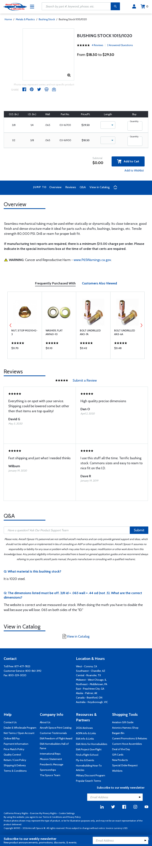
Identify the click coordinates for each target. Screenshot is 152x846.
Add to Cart (130, 161)
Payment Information (16, 743)
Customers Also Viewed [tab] (99, 283)
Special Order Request (125, 765)
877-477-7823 (22, 666)
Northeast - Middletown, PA (91, 684)
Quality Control (12, 754)
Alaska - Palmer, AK (86, 693)
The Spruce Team (50, 775)
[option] (24, 325)
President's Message (51, 764)
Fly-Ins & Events (85, 760)
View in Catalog (100, 187)
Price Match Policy (14, 749)
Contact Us (10, 722)
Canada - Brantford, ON (89, 697)
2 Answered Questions (120, 45)
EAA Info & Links (85, 738)
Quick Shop (25, 349)
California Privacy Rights (16, 813)
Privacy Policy (74, 817)
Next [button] (141, 325)
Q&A (83, 187)
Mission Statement (51, 759)
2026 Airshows (84, 728)
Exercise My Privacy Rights (43, 813)
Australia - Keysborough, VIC (92, 702)
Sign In (134, 6)
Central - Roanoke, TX (88, 675)
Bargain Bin (118, 733)
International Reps (50, 753)
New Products (120, 760)
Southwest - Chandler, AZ (90, 670)
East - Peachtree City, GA (90, 688)
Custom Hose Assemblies (127, 743)
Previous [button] (10, 325)
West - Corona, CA (86, 666)
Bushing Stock (47, 19)
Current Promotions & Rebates (129, 738)
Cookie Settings (67, 813)
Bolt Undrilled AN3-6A (124, 332)
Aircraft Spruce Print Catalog (55, 727)
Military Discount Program (90, 775)
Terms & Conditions (15, 770)
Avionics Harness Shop (125, 727)
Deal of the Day (121, 749)
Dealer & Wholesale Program (20, 727)
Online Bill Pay (12, 738)
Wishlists (117, 770)
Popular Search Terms (88, 780)
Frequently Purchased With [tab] (55, 283)
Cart (147, 6)
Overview (55, 187)
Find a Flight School (87, 754)
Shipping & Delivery (15, 765)
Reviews (70, 187)
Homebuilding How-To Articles (89, 768)
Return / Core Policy (15, 760)
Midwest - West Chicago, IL (91, 679)
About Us (45, 722)
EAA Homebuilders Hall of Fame (54, 746)
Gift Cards (117, 754)
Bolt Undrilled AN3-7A (90, 332)
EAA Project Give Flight (88, 749)
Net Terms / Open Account (19, 733)
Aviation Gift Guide (122, 722)
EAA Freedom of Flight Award (56, 738)
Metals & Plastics (25, 19)
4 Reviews (97, 45)
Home (8, 19)
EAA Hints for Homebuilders (91, 744)
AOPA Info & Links (86, 733)
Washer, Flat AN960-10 (54, 332)
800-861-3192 (33, 670)
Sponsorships (48, 770)
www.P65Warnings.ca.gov (92, 260)
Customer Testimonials (53, 733)
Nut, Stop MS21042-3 (24, 332)
